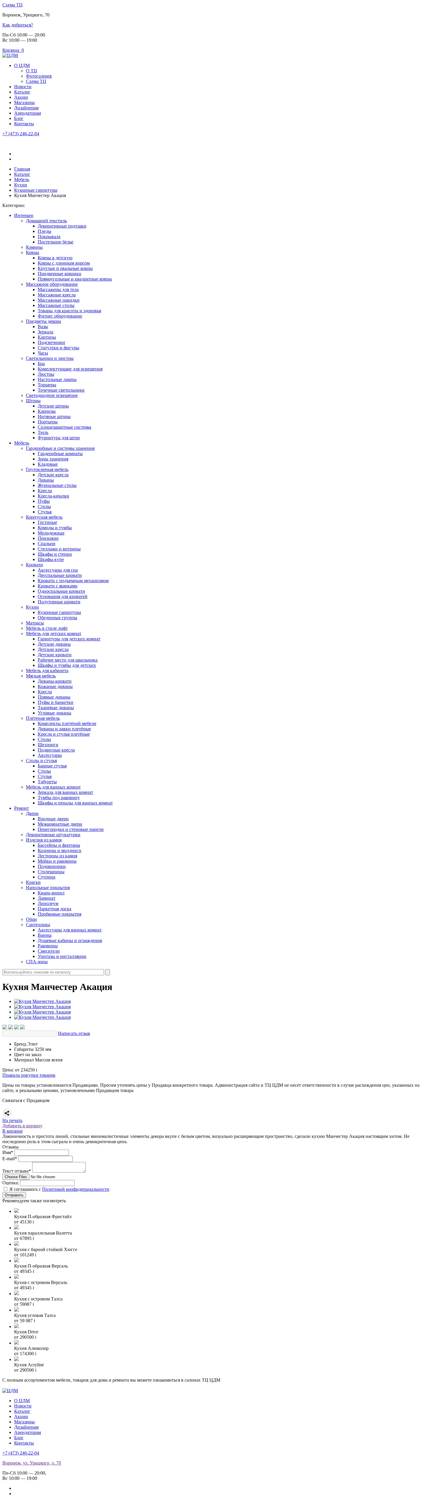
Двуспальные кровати (60, 575)
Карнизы (47, 411)
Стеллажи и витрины (59, 548)
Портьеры (48, 421)
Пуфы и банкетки (55, 702)
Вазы (43, 326)
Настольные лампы (57, 379)
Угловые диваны (54, 712)
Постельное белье (55, 241)
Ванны (45, 935)
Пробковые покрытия (59, 913)
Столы (44, 506)
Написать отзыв (74, 1033)
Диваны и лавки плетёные (64, 728)
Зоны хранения (53, 458)
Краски (33, 882)
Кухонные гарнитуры (59, 612)
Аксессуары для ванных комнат (70, 929)
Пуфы (44, 501)
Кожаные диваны (55, 686)
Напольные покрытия (48, 887)
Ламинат (46, 898)
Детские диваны (54, 644)
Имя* (7, 1152)
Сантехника (38, 924)
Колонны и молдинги (59, 850)
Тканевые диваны (56, 707)
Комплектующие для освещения (70, 368)
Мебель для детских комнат (53, 633)
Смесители (49, 951)
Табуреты (47, 781)
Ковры (32, 252)
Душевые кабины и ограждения (70, 940)
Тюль (43, 432)
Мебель (21, 442)
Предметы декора (43, 321)
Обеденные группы (57, 617)
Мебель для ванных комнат (53, 786)
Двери (32, 813)
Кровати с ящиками (57, 585)
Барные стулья (52, 765)
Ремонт (21, 808)
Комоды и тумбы (55, 527)
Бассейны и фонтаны (59, 845)
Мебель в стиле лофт (47, 628)
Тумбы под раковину (59, 797)
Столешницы (51, 871)
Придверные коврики (59, 273)
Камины (34, 247)
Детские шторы (53, 405)
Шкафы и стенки (55, 554)
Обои (31, 919)
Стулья (45, 511)
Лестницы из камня (57, 855)
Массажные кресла (57, 294)
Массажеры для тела (58, 289)
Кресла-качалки (53, 495)
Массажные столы (56, 305)
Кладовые (48, 464)
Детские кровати (55, 654)
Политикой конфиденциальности (75, 1189)
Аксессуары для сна (58, 569)
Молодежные (51, 532)
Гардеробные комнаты (60, 453)
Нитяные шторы (54, 416)
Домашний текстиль (46, 220)
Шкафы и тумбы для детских (67, 665)
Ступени (46, 876)
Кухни (32, 607)
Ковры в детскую (55, 257)
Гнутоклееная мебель (47, 469)
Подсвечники (51, 342)
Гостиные (47, 522)
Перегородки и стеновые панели (71, 829)
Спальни (46, 543)
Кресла (45, 490)
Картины (47, 337)
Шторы (33, 400)
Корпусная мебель (44, 517)
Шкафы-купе (51, 559)
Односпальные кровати (61, 591)
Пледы (44, 231)
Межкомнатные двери (60, 824)
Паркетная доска (54, 908)
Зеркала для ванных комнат (65, 792)
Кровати (34, 564)
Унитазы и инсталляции (62, 956)
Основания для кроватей (62, 596)
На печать (12, 1120)
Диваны (46, 479)
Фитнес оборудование (60, 315)
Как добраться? (17, 24)
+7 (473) (20, 133)
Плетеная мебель (43, 718)
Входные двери (53, 818)
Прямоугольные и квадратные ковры (75, 278)
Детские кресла (53, 474)
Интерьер (23, 215)
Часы (43, 352)
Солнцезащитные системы (64, 427)
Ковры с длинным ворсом (64, 263)
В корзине (12, 1130)
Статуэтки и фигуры (58, 347)
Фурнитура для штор (59, 437)
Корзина (13, 50)
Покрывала (49, 236)
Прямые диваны (54, 696)
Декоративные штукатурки (53, 834)
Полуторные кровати (59, 601)
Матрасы (35, 622)
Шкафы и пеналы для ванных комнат (75, 802)
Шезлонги (48, 744)
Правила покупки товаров (28, 1075)
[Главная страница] (10, 55)
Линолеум (48, 903)
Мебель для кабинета (47, 670)
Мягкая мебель (41, 675)
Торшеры (47, 384)
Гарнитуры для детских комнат (69, 638)
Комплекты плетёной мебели (67, 723)
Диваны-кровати (55, 681)
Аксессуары (50, 755)
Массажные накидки (59, 300)
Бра (41, 363)
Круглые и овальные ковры (65, 268)
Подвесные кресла (56, 749)
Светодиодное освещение (52, 395)
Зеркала (45, 331)
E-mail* (9, 1158)
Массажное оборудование (52, 284)
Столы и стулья (41, 760)
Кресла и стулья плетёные (64, 734)
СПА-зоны (37, 961)
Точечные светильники (61, 390)
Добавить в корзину (22, 1125)
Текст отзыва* (16, 1170)
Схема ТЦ (12, 4)
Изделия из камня (44, 839)
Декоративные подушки (62, 225)
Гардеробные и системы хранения (60, 448)
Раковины (48, 945)
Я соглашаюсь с (59, 1189)
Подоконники (52, 866)
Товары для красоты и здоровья (69, 310)
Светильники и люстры (50, 358)
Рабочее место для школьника (67, 659)
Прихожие (48, 538)
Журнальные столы (57, 485)
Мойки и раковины (57, 861)
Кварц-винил (51, 892)
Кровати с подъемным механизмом (73, 580)
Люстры (46, 374)
